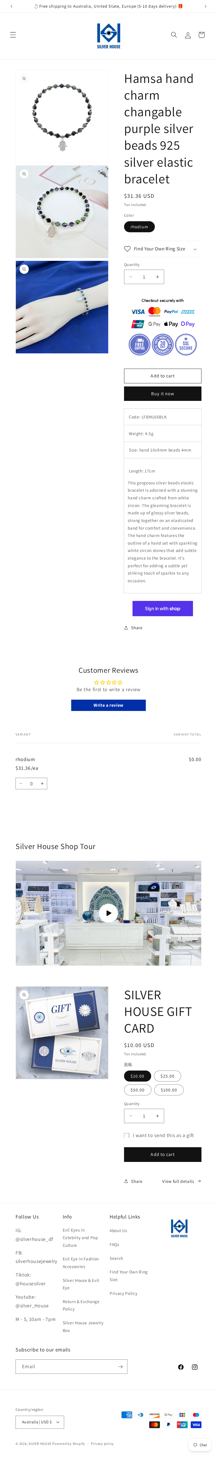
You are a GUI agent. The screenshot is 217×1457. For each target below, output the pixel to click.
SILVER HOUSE (40, 1443)
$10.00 (138, 1076)
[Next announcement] (205, 6)
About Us (118, 1230)
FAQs (114, 1244)
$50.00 (138, 1090)
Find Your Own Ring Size (129, 1275)
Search (116, 1258)
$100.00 (169, 1090)
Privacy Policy (123, 1293)
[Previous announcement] (11, 6)
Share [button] (136, 627)
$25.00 (167, 1076)
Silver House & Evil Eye (81, 1284)
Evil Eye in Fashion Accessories (81, 1262)
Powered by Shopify (68, 1443)
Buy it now (163, 393)
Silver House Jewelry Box (83, 1326)
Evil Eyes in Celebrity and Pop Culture (80, 1237)
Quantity (132, 264)
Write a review (108, 705)
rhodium (139, 226)
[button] (13, 35)
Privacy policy (102, 1443)
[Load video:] (108, 913)
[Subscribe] (120, 1366)
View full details (178, 1181)
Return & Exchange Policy (81, 1305)
